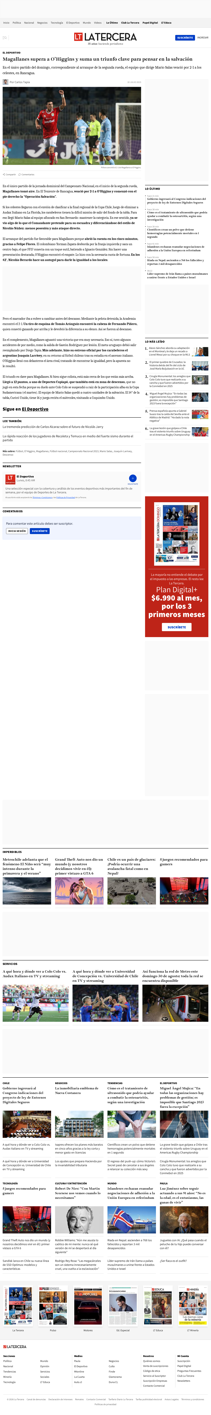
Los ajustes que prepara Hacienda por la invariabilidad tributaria (78, 1163)
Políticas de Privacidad (65, 497)
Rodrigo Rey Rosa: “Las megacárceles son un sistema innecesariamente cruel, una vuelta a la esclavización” (78, 1265)
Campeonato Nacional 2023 (83, 451)
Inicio (6, 22)
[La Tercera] (18, 1325)
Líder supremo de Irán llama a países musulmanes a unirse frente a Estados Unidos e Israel (177, 276)
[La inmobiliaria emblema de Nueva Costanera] (79, 1124)
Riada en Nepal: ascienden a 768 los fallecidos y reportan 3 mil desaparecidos (175, 262)
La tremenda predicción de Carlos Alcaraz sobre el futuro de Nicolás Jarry (53, 427)
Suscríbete (41, 531)
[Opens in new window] (88, 1325)
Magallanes (42, 451)
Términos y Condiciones (42, 497)
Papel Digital (150, 22)
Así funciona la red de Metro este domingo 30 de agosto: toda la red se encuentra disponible (172, 976)
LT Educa (166, 22)
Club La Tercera (130, 22)
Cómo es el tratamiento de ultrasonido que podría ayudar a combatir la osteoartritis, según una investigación (177, 216)
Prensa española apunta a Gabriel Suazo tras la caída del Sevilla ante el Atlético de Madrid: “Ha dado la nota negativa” (169, 415)
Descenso (8, 454)
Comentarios (28, 174)
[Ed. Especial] (123, 1325)
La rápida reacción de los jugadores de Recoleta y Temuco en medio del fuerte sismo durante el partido (68, 438)
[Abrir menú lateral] (6, 37)
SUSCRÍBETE (177, 627)
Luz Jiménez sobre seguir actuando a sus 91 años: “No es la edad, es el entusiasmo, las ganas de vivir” (183, 1195)
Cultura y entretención (71, 1183)
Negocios (42, 22)
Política (17, 22)
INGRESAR (202, 37)
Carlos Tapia (22, 82)
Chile (6, 1083)
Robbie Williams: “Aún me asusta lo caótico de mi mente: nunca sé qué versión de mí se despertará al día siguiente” (76, 1246)
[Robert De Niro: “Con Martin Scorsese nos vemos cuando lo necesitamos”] (79, 1219)
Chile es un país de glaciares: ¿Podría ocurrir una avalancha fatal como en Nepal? (131, 867)
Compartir (11, 174)
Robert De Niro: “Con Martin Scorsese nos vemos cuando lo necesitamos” (78, 1193)
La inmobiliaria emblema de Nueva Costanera (76, 1091)
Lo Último (112, 22)
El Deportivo (73, 22)
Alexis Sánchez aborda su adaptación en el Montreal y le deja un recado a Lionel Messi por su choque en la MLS (169, 351)
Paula (163, 1183)
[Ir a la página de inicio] (105, 37)
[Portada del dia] (176, 564)
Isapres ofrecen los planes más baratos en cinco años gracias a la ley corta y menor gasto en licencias (79, 1148)
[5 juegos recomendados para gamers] (184, 891)
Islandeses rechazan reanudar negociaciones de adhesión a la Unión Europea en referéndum (175, 249)
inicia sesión (17, 531)
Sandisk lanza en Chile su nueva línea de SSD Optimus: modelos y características (26, 1265)
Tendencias (114, 1083)
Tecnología (57, 22)
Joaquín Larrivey (122, 451)
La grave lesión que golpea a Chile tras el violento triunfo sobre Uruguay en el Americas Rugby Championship (170, 431)
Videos (98, 22)
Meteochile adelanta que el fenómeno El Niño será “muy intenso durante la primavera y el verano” (27, 867)
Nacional (29, 22)
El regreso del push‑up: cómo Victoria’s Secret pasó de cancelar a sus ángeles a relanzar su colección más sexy (131, 1165)
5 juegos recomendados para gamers (184, 862)
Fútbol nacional (58, 451)
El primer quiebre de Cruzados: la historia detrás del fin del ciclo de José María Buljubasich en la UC (168, 365)
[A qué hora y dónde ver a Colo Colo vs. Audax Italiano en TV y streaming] (36, 1003)
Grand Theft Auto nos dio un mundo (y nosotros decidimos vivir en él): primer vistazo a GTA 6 (79, 867)
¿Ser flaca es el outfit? (173, 1261)
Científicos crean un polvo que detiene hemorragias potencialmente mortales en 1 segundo (173, 233)
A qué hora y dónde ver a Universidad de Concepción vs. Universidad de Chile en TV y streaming (105, 976)
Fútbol (19, 451)
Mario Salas (106, 451)
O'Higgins (29, 451)
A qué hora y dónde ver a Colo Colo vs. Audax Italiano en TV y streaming (34, 974)
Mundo (87, 22)
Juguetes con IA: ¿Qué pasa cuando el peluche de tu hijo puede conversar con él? (183, 1244)
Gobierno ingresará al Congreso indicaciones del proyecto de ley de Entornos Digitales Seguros (176, 201)
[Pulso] (53, 1325)
